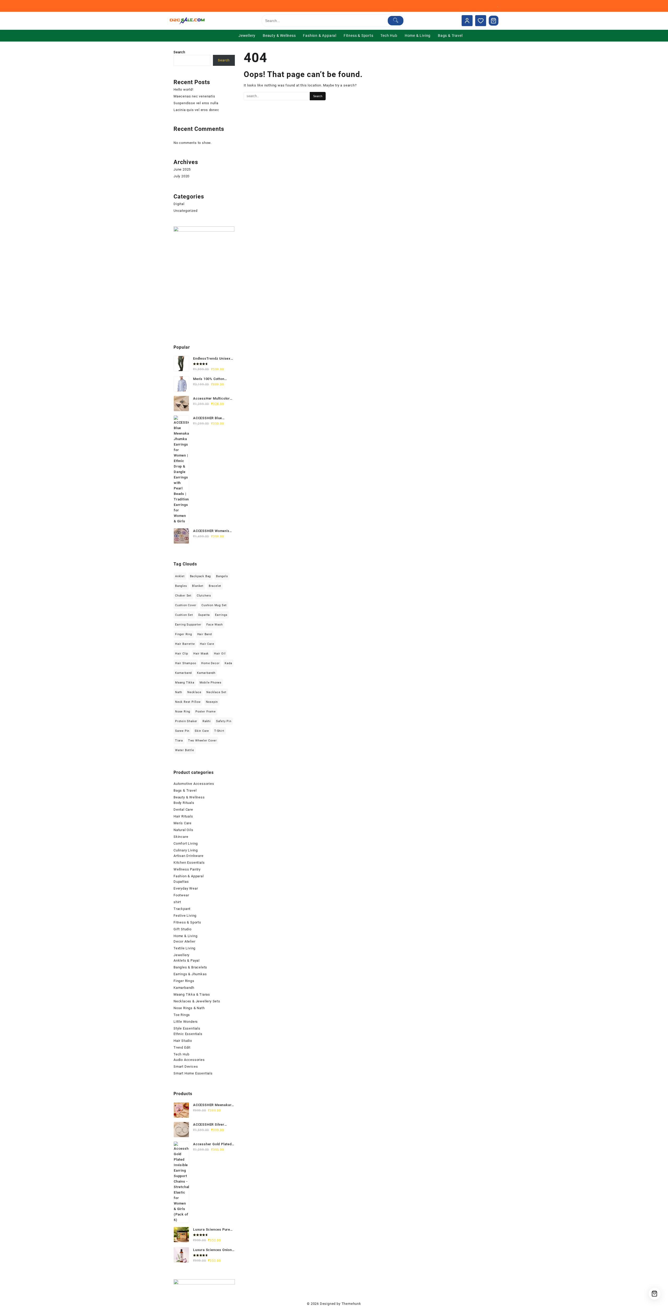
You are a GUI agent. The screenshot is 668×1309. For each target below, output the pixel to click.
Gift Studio (183, 929)
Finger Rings (184, 981)
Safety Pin (223, 721)
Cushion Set (184, 615)
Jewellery (181, 955)
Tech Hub (181, 1054)
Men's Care (183, 823)
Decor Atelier (184, 941)
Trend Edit (182, 1047)
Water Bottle (184, 750)
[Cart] (494, 21)
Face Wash (214, 624)
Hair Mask (201, 653)
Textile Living (184, 948)
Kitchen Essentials (189, 862)
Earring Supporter (188, 624)
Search (179, 52)
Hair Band (204, 634)
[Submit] (396, 20)
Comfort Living (186, 843)
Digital (179, 204)
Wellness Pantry (187, 869)
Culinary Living (186, 850)
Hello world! (183, 89)
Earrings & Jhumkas (190, 974)
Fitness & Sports (187, 922)
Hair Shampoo (185, 663)
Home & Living (185, 936)
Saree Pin (182, 731)
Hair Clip (181, 653)
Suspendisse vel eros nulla (196, 103)
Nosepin (212, 702)
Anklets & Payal (187, 960)
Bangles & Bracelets (190, 967)
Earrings (221, 615)
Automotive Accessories (194, 784)
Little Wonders (186, 1022)
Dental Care (183, 809)
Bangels (222, 576)
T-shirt (219, 731)
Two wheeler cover (202, 740)
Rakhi (206, 721)
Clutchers (204, 595)
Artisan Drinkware (189, 856)
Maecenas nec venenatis (194, 96)
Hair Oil (219, 653)
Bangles (181, 586)
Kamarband (183, 673)
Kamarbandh (206, 673)
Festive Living (185, 916)
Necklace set (216, 692)
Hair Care (207, 644)
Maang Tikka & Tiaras (192, 994)
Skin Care (202, 731)
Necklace (194, 692)
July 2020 (181, 176)
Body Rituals (184, 803)
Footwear (181, 895)
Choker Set (183, 595)
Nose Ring (182, 711)
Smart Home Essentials (193, 1073)
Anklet (180, 576)
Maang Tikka (184, 682)
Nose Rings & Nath (189, 1008)
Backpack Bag (200, 576)
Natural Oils (183, 830)
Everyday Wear (186, 888)
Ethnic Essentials (188, 1034)
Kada (228, 663)
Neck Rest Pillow (188, 702)
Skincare (181, 837)
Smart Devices (186, 1066)
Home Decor (210, 663)
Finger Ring (183, 634)
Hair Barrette (185, 644)
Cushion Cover (185, 605)
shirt (177, 902)
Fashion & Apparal (189, 876)
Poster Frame (205, 711)
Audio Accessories (189, 1060)
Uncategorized (185, 211)
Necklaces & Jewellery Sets (197, 1001)
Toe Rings (182, 1015)
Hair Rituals (183, 816)
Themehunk (351, 1304)
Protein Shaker (186, 721)
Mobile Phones (211, 682)
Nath (178, 692)
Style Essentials (187, 1028)
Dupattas (181, 882)
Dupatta (204, 615)
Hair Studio (183, 1041)
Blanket (198, 586)
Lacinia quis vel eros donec (196, 110)
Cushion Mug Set (214, 605)
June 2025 (182, 169)
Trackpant (182, 909)
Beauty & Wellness (189, 797)
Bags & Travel (185, 790)
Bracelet (215, 586)
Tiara (179, 740)
